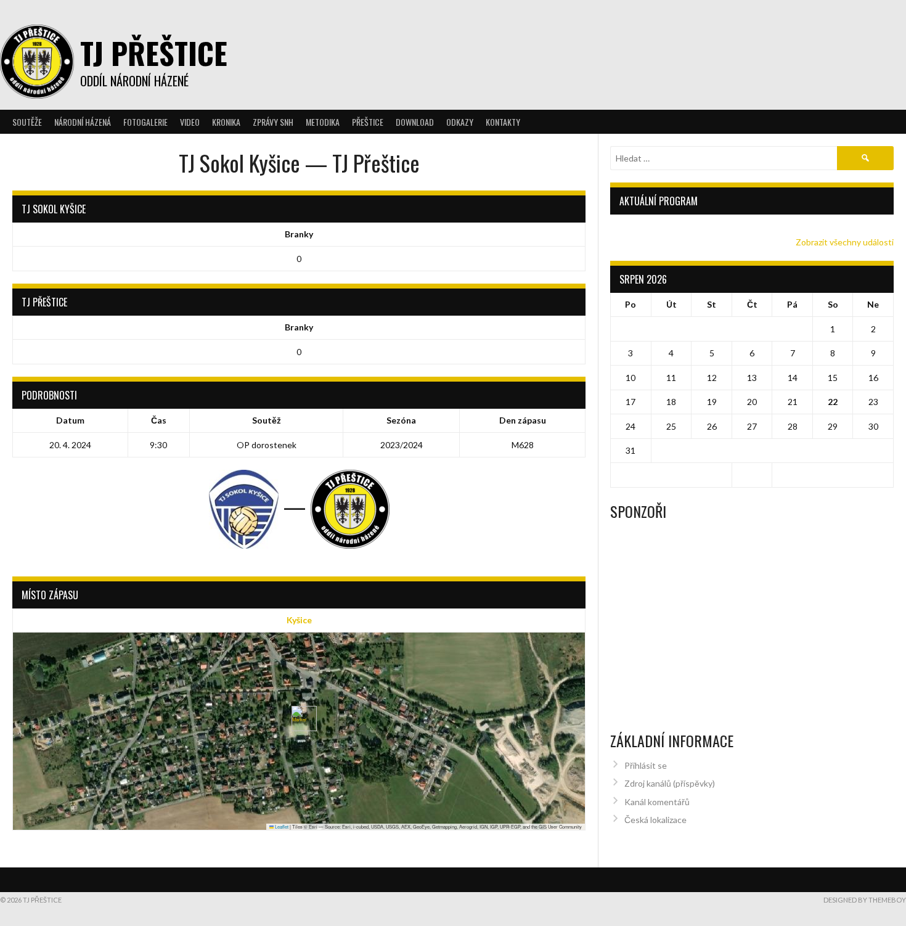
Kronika (226, 121)
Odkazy (459, 121)
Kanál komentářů (657, 802)
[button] (299, 718)
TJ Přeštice (153, 53)
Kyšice (299, 620)
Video (190, 121)
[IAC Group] (752, 566)
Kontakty (503, 121)
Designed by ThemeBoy (864, 900)
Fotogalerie (145, 121)
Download (415, 121)
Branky (299, 234)
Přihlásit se (645, 765)
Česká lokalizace (655, 819)
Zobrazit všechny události (845, 242)
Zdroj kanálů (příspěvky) (669, 783)
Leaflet (281, 826)
